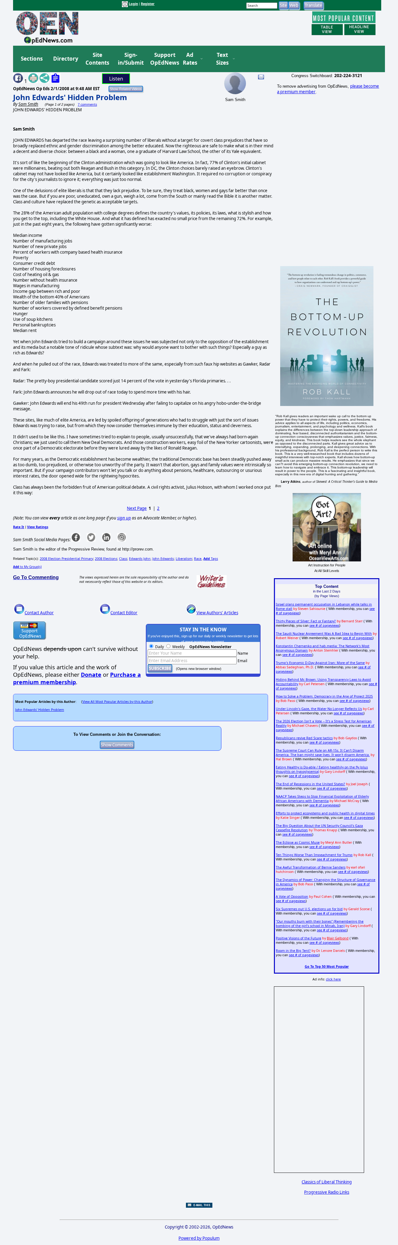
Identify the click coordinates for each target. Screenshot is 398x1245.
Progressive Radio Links (326, 1192)
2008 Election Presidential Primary (66, 558)
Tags (210, 558)
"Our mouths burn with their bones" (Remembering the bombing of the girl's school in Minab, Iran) (319, 923)
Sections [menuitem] (32, 58)
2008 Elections (106, 558)
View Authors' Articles (217, 613)
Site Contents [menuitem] (97, 59)
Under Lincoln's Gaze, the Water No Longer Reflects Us (319, 709)
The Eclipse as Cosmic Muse (298, 842)
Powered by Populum (199, 1238)
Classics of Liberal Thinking (327, 1182)
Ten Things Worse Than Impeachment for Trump (314, 855)
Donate (91, 674)
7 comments (87, 104)
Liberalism (184, 558)
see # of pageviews (324, 625)
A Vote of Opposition (292, 896)
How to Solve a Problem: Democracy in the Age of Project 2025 (324, 696)
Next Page (137, 508)
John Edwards (163, 558)
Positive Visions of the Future (298, 938)
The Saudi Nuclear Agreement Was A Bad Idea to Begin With (324, 633)
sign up (124, 518)
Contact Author (39, 613)
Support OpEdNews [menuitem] (162, 59)
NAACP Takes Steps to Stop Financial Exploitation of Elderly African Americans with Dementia (322, 798)
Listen (116, 78)
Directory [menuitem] (65, 58)
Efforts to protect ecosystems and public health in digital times (325, 813)
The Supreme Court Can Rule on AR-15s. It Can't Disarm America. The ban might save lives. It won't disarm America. (323, 752)
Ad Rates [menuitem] (190, 59)
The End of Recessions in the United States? (310, 784)
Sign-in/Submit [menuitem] (130, 59)
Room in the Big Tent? (293, 950)
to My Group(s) (27, 567)
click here (333, 979)
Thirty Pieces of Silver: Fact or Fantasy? (306, 621)
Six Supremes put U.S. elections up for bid (309, 909)
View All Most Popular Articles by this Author (117, 701)
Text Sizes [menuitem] (222, 59)
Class (123, 558)
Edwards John (139, 558)
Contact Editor (123, 613)
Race (197, 558)
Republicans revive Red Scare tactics (304, 738)
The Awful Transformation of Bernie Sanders (310, 867)
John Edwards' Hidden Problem (70, 97)
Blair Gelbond (338, 938)
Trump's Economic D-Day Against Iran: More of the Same (320, 663)
